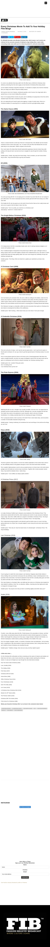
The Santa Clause (27, 708)
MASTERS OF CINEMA (35, 31)
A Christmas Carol (17, 708)
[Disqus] (25, 730)
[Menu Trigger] (46, 3)
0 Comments (4, 32)
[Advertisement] (25, 8)
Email (25, 871)
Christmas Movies (6, 708)
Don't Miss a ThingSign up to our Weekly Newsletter (25, 862)
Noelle (3, 710)
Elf (35, 708)
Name (25, 864)
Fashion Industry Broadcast (8, 31)
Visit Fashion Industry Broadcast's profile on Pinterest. (14, 882)
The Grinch (10, 710)
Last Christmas (18, 710)
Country (25, 869)
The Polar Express (42, 708)
